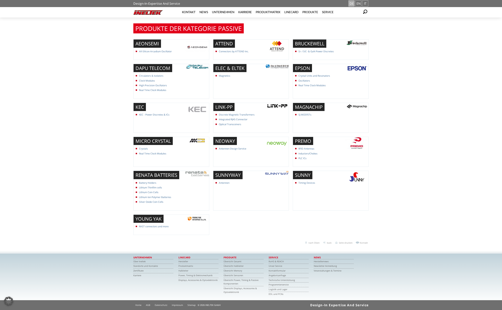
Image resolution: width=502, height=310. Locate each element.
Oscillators (304, 80)
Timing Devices (306, 182)
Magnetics (224, 75)
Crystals (143, 148)
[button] (8, 301)
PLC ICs (302, 158)
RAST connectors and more (154, 226)
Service (328, 12)
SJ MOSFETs (304, 114)
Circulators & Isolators (151, 75)
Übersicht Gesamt (232, 261)
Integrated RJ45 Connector (233, 119)
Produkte (310, 12)
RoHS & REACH (276, 261)
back (329, 242)
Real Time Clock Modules (152, 90)
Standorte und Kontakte (145, 265)
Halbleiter (183, 270)
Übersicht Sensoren (233, 275)
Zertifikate (138, 270)
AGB (148, 305)
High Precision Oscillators (153, 85)
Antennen (224, 182)
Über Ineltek (139, 261)
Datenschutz (161, 305)
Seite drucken (346, 242)
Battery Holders (147, 182)
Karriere (245, 12)
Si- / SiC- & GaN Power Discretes (316, 51)
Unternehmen (223, 12)
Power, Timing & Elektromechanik (195, 275)
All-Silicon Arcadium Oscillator (155, 51)
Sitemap (191, 305)
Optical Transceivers (230, 124)
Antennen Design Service (232, 148)
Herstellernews (321, 261)
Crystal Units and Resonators (314, 75)
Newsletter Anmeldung (325, 265)
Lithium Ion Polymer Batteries (155, 197)
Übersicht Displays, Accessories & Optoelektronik (240, 290)
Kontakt (189, 12)
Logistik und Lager (278, 289)
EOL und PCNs (276, 294)
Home (138, 305)
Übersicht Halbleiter (234, 265)
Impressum (177, 305)
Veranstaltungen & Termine (327, 270)
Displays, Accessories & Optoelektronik (198, 280)
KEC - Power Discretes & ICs (154, 114)
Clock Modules (147, 80)
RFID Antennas (306, 148)
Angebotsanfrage (277, 275)
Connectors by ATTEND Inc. (234, 51)
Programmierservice (279, 284)
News (203, 12)
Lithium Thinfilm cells (150, 187)
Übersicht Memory (233, 270)
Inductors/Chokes (307, 153)
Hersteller (183, 261)
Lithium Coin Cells (148, 192)
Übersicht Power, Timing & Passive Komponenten (241, 282)
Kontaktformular (277, 270)
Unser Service (275, 265)
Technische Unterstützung (282, 280)
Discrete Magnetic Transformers (237, 114)
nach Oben (314, 242)
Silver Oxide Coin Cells (151, 202)
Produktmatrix (268, 12)
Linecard (291, 12)
